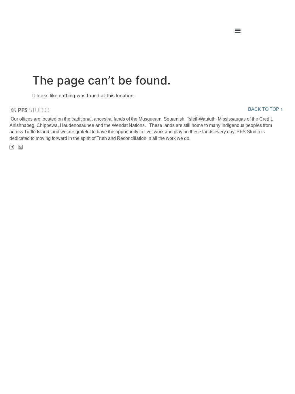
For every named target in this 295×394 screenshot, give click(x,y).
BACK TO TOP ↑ (265, 109)
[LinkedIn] (20, 145)
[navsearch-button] (280, 32)
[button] (238, 30)
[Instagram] (12, 145)
